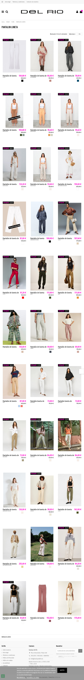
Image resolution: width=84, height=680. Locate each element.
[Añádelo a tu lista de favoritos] (24, 41)
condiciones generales (67, 656)
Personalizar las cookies (33, 677)
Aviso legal (8, 2)
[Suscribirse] (80, 651)
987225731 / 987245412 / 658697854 (40, 656)
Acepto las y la (68, 657)
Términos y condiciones (19, 2)
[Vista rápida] (24, 45)
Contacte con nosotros (32, 2)
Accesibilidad (6, 663)
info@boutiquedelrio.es (37, 659)
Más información (21, 677)
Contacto (5, 665)
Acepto (62, 670)
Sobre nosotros (7, 650)
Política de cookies (7, 660)
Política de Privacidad (8, 658)
